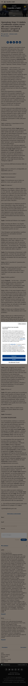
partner (19, 345)
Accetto (14, 359)
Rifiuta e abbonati (22, 323)
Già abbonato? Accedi (14, 362)
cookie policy (22, 338)
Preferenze (14, 356)
